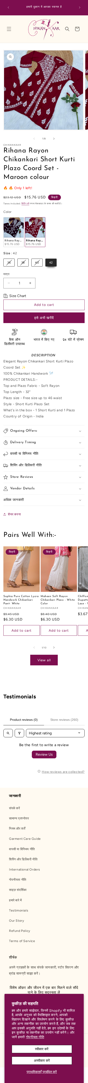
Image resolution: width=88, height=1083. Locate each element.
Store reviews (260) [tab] (64, 719)
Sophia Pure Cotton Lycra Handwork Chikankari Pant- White (21, 600)
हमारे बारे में (15, 900)
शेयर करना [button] (14, 514)
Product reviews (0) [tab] (24, 719)
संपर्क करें (14, 808)
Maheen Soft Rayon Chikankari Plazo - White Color (58, 600)
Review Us (44, 754)
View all (44, 660)
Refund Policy (19, 931)
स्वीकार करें (42, 1049)
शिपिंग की (25, 203)
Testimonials (18, 910)
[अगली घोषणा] (80, 7)
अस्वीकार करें (42, 1061)
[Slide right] (54, 139)
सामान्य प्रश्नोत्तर (19, 818)
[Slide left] (34, 139)
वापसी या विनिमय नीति (22, 849)
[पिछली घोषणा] (8, 7)
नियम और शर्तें (17, 829)
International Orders (24, 869)
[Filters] (19, 733)
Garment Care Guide (25, 839)
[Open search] (8, 733)
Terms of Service (22, 941)
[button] (9, 29)
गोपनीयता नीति (35, 1037)
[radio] (13, 232)
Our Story (16, 921)
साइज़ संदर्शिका (18, 890)
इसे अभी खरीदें (44, 318)
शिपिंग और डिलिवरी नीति (23, 859)
